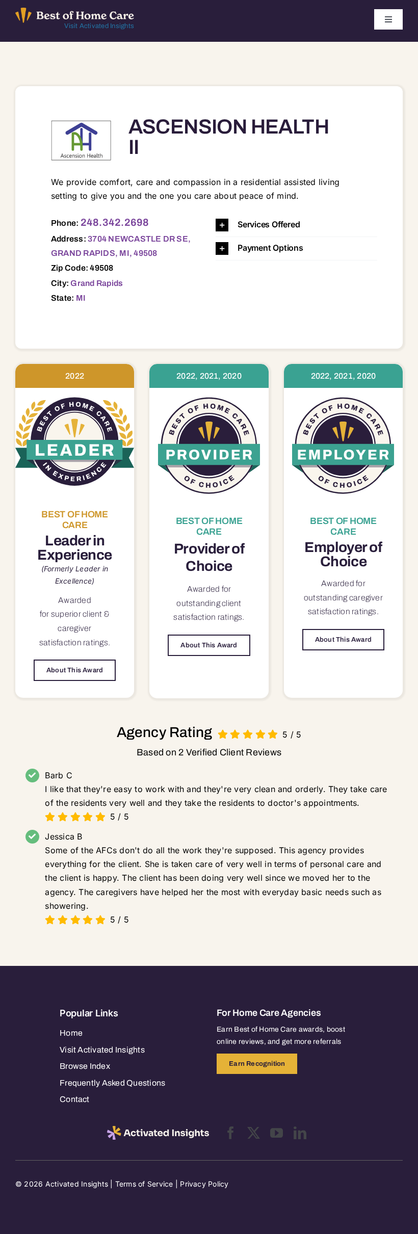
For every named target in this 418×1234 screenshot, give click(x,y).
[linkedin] (300, 1132)
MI (81, 298)
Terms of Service (144, 1183)
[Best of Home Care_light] (74, 12)
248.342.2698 (115, 222)
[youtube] (276, 1132)
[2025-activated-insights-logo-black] (158, 1130)
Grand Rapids (96, 283)
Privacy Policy (204, 1183)
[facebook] (230, 1132)
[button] (296, 225)
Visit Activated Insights (99, 26)
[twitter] (253, 1132)
